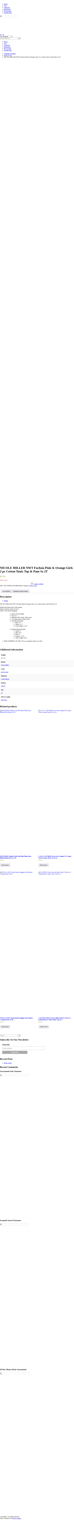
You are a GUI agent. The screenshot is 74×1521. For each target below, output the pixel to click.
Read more (5, 865)
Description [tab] (6, 591)
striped (3, 686)
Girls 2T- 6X (8, 55)
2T (2, 693)
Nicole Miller (5, 665)
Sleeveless (4, 700)
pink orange (4, 672)
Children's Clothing (10, 53)
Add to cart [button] (44, 1026)
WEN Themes (16, 1518)
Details (6, 601)
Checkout (7, 7)
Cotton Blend (5, 679)
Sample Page (8, 12)
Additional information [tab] (20, 591)
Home (6, 4)
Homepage (7, 9)
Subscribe (6, 1045)
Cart (5, 6)
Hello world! (8, 1063)
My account (7, 11)
